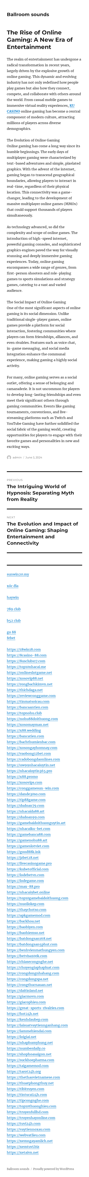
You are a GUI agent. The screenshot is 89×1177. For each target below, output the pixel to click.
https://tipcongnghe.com (28, 1100)
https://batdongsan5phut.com (32, 944)
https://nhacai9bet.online (28, 892)
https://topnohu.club (24, 713)
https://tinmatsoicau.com (28, 701)
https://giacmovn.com (25, 996)
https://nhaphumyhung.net (30, 1043)
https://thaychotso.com (26, 910)
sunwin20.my (18, 574)
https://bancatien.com (25, 736)
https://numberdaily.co (26, 1048)
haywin (13, 597)
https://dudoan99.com (26, 817)
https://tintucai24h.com (27, 1095)
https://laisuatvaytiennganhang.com (37, 1025)
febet (11, 638)
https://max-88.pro (23, 886)
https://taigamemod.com (28, 1066)
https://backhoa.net (23, 921)
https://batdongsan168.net (29, 938)
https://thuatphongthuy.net (30, 1083)
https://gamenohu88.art (27, 840)
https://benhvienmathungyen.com (36, 950)
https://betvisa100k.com (27, 956)
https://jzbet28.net (23, 857)
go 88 (11, 632)
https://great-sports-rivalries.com (35, 1008)
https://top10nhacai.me (26, 667)
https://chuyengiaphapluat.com (33, 967)
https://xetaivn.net (23, 1152)
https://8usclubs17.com (26, 661)
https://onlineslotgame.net (29, 672)
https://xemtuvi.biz (23, 1147)
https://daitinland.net (25, 990)
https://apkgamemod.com (28, 915)
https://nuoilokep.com (25, 904)
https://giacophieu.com (26, 1002)
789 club (14, 609)
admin (17, 457)
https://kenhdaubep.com (27, 1019)
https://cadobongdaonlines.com (33, 759)
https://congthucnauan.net (29, 985)
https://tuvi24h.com (24, 1123)
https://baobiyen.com (25, 927)
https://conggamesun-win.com (33, 788)
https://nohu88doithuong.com (32, 719)
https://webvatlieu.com (26, 1135)
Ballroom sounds (28, 14)
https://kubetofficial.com (28, 869)
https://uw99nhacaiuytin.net (31, 765)
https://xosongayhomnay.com (32, 748)
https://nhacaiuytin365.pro (29, 771)
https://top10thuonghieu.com (31, 1106)
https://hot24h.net (22, 1014)
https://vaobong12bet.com (29, 753)
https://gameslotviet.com (28, 846)
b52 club (14, 620)
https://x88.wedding (24, 730)
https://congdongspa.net (27, 979)
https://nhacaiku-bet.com (28, 829)
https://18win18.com (24, 649)
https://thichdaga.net (25, 690)
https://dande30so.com (26, 794)
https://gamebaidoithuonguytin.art (36, 823)
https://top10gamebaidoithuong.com (37, 898)
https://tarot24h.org (24, 1071)
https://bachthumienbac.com (31, 742)
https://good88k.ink (24, 852)
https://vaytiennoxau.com (28, 1129)
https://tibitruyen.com (25, 1089)
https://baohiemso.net (25, 933)
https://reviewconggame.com (31, 696)
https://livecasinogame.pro (29, 863)
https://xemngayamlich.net (30, 1141)
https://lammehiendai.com (29, 1031)
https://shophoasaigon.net (29, 1054)
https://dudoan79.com (25, 805)
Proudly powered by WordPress (53, 1169)
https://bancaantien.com (27, 707)
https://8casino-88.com (27, 655)
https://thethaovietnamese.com (33, 1077)
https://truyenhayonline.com (31, 1118)
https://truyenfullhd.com (27, 1112)
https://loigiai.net (21, 1037)
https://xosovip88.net (25, 678)
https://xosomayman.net (28, 725)
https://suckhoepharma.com (30, 1060)
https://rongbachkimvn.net (30, 684)
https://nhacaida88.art (25, 811)
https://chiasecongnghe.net (30, 962)
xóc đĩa (12, 586)
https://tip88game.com (26, 800)
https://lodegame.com (25, 881)
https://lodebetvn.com (25, 875)
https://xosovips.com (24, 782)
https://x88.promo (22, 777)
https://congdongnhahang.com (33, 973)
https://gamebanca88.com (29, 834)
